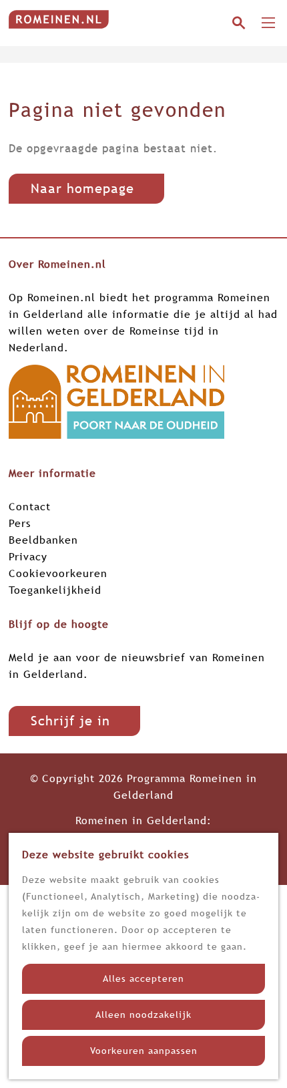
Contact (30, 506)
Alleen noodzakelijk (143, 1015)
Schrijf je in (70, 720)
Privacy (28, 556)
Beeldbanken (43, 539)
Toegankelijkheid (55, 589)
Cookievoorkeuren (58, 573)
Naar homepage (82, 188)
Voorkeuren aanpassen (144, 1051)
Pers (20, 523)
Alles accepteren (143, 978)
